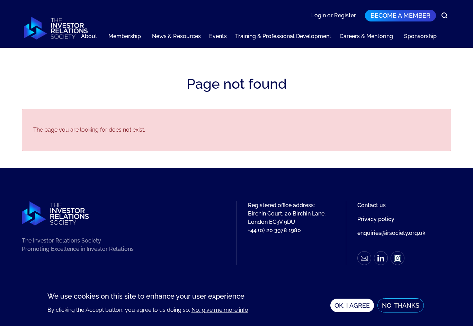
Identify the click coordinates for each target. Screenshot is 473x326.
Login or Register (333, 15)
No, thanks (400, 305)
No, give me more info (219, 310)
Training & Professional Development (283, 36)
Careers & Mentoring (366, 36)
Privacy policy (375, 219)
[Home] (56, 28)
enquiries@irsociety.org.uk (391, 233)
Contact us (371, 205)
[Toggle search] (444, 15)
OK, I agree (352, 305)
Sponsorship (420, 36)
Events (218, 36)
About (89, 36)
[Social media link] (364, 258)
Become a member (400, 15)
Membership (124, 36)
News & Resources (176, 36)
